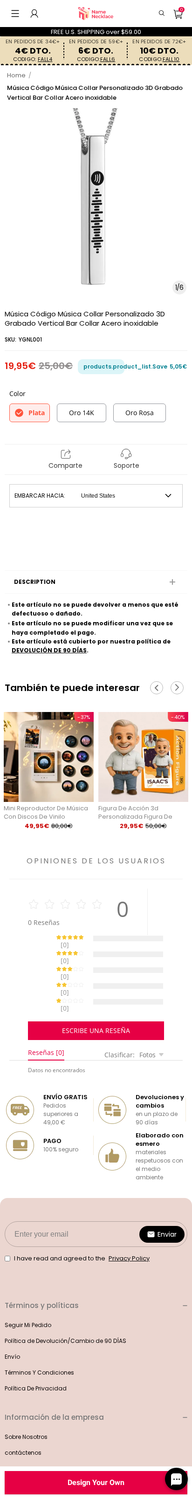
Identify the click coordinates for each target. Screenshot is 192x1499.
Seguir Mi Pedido (28, 1292)
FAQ (10, 1436)
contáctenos (23, 1420)
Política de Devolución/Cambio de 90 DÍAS (65, 1308)
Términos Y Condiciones (39, 1340)
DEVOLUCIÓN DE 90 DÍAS (49, 650)
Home (16, 75)
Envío (12, 1324)
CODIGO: (33, 59)
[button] (15, 13)
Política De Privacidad (36, 1356)
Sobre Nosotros (26, 1404)
